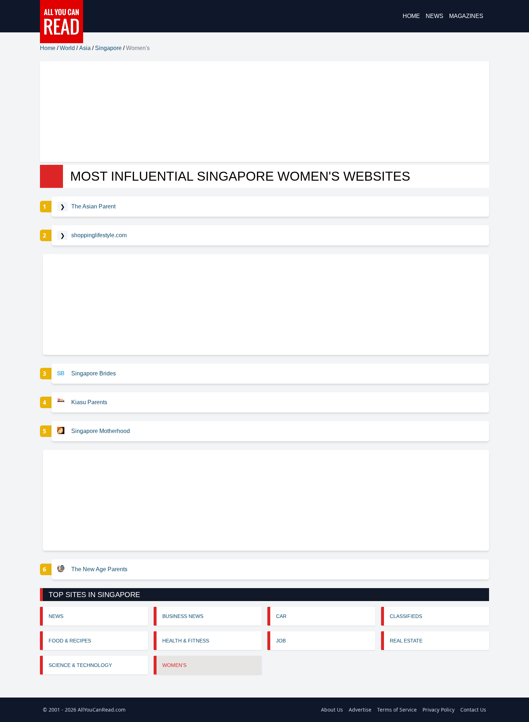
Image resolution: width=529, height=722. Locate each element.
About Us (332, 709)
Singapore (108, 48)
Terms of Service (397, 709)
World (67, 48)
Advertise (360, 709)
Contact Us (473, 709)
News (434, 16)
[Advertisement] (256, 111)
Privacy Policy (438, 709)
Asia (85, 48)
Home (411, 16)
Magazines (466, 16)
